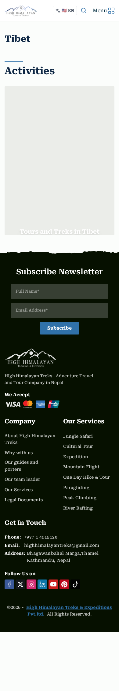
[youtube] (53, 584)
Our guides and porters (21, 465)
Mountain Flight (81, 466)
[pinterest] (64, 584)
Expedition (75, 456)
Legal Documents (24, 499)
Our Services (19, 489)
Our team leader (22, 479)
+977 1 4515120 (40, 537)
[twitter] (20, 584)
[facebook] (9, 584)
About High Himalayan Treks (30, 439)
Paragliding (76, 487)
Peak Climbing (79, 497)
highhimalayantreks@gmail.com (61, 545)
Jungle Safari (78, 436)
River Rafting (78, 508)
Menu (100, 10)
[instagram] (31, 584)
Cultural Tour (78, 446)
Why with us (19, 452)
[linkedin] (42, 584)
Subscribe (59, 328)
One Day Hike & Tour (86, 477)
